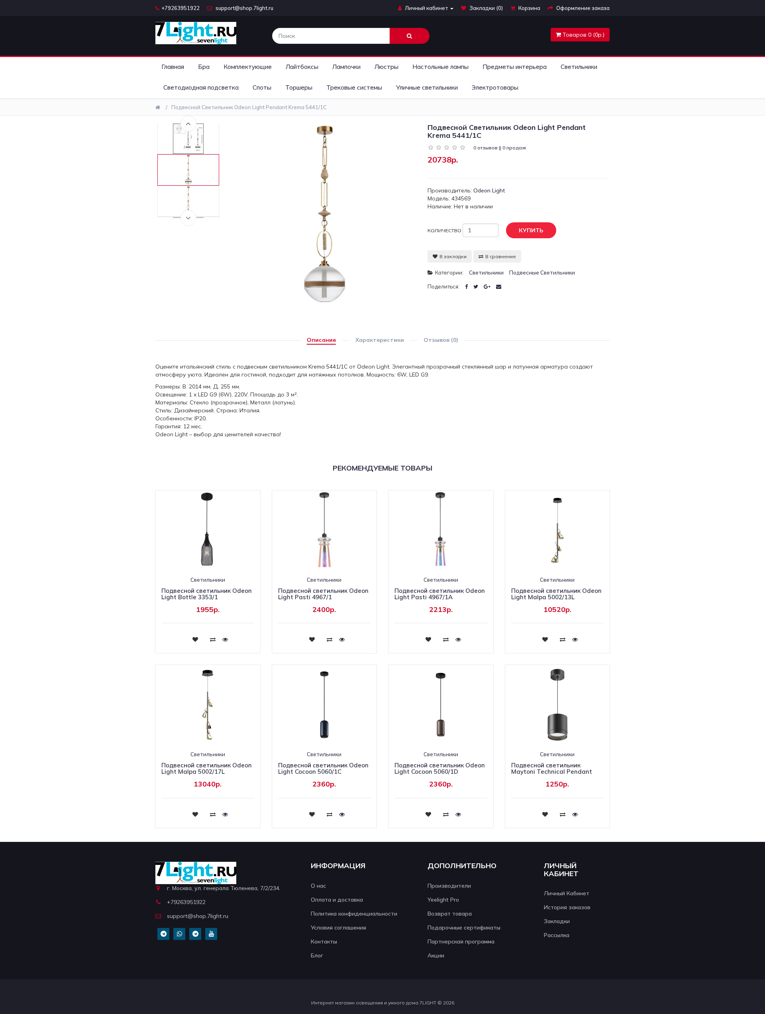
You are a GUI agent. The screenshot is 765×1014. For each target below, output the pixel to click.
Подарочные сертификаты (464, 927)
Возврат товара (450, 913)
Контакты (324, 941)
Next (188, 218)
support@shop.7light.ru (243, 8)
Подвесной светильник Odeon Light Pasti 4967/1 (323, 594)
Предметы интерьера (515, 67)
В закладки (453, 256)
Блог (317, 955)
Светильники (579, 67)
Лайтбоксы (302, 67)
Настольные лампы (440, 67)
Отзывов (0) (441, 339)
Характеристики (379, 339)
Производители (449, 885)
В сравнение (500, 256)
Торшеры (298, 87)
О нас (318, 885)
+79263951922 (180, 8)
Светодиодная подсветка (201, 87)
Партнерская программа (461, 941)
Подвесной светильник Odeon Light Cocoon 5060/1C (323, 768)
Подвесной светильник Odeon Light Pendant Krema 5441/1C (249, 107)
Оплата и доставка (337, 899)
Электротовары (495, 87)
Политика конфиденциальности (354, 913)
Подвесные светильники (542, 272)
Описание (321, 339)
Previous (188, 123)
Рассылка (556, 935)
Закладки (557, 921)
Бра (204, 67)
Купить (531, 230)
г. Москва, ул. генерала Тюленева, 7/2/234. (223, 888)
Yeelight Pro (443, 899)
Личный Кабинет (566, 893)
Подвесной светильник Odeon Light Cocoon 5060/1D (439, 768)
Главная (172, 67)
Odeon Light (489, 190)
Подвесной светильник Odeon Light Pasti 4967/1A (439, 594)
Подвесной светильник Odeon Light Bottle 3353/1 (206, 594)
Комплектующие (248, 67)
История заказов (567, 907)
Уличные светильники (427, 87)
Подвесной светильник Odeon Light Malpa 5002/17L (206, 768)
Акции (436, 955)
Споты (262, 87)
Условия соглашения (338, 927)
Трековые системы (354, 87)
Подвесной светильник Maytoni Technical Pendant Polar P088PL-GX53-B (551, 771)
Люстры (386, 67)
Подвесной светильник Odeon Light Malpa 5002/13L (556, 594)
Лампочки (346, 67)
